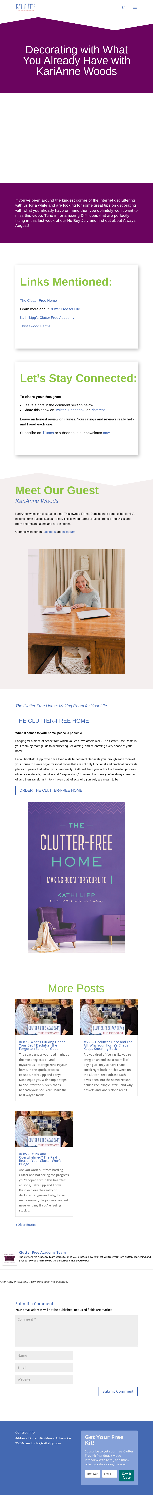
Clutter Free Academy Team (42, 1252)
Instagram (69, 531)
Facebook (76, 410)
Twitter (60, 410)
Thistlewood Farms (35, 326)
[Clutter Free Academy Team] (9, 1263)
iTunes (48, 433)
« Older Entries (25, 1225)
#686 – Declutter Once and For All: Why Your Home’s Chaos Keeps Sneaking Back (108, 1045)
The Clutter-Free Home (38, 300)
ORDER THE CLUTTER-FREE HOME (50, 790)
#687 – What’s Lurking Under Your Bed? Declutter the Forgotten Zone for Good (42, 1045)
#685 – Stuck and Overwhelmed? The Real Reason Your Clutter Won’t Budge (40, 1159)
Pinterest (97, 410)
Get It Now (126, 1475)
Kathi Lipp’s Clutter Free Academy (47, 318)
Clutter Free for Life (64, 309)
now (106, 433)
